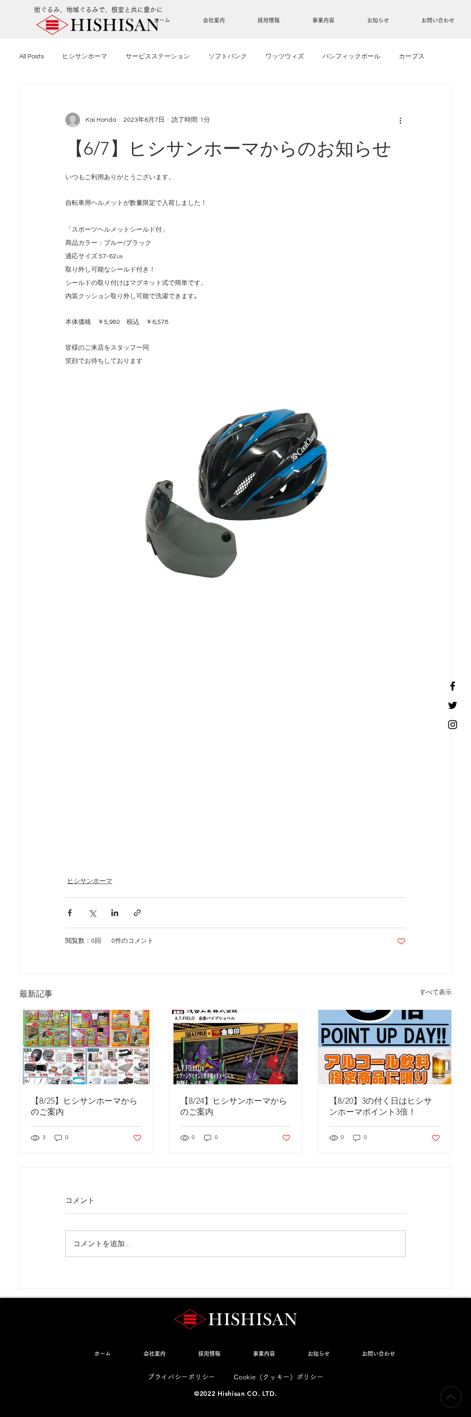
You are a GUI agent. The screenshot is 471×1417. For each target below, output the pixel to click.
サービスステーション (158, 56)
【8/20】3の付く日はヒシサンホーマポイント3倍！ (380, 1106)
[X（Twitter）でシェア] (92, 912)
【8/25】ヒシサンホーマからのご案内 (84, 1106)
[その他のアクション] (400, 119)
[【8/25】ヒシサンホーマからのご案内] (86, 1047)
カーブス (412, 56)
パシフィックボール (351, 56)
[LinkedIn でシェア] (114, 912)
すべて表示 (435, 992)
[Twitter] (453, 705)
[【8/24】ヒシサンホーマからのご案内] (235, 1047)
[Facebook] (453, 686)
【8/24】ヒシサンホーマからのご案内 (233, 1106)
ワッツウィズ (284, 56)
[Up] (451, 1397)
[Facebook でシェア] (69, 912)
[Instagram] (453, 725)
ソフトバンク (227, 56)
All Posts (31, 56)
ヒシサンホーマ (84, 56)
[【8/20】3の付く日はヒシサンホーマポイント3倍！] (384, 1047)
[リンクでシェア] (137, 912)
